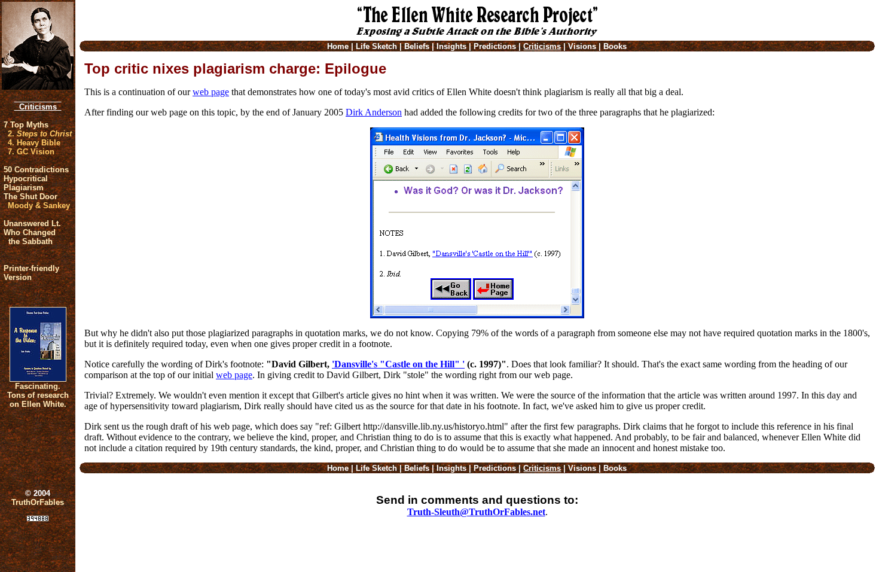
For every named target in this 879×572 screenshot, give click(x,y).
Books (615, 46)
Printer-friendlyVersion (31, 273)
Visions (582, 46)
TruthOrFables (37, 502)
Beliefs (416, 46)
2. (40, 133)
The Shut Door (30, 196)
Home (338, 46)
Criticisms (38, 106)
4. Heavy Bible (34, 142)
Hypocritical (26, 178)
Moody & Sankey (39, 205)
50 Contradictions (36, 169)
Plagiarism (24, 187)
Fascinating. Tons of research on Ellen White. (38, 395)
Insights (451, 46)
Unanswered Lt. (32, 223)
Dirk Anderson (374, 112)
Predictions (495, 46)
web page (211, 92)
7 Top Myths (26, 124)
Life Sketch (376, 46)
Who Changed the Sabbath (30, 237)
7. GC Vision (31, 151)
